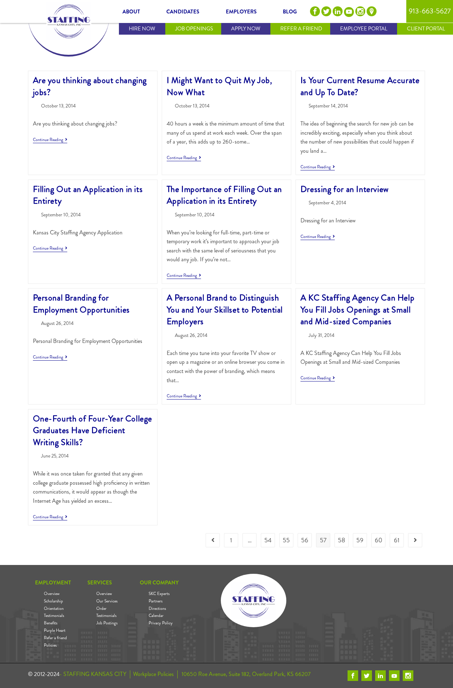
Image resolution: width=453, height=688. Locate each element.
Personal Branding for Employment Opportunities (81, 304)
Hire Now (142, 29)
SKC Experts (159, 593)
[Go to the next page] (415, 540)
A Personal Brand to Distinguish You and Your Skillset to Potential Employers (225, 309)
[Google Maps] (372, 11)
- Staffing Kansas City (92, 674)
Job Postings (106, 623)
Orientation (54, 608)
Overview (51, 593)
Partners (155, 601)
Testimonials (54, 615)
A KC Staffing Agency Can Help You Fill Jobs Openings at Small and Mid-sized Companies (357, 309)
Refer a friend (55, 638)
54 (268, 540)
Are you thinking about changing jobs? (90, 86)
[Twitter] (326, 11)
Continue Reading (50, 140)
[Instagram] (360, 11)
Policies (50, 645)
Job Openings (194, 29)
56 (304, 540)
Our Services (106, 601)
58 (341, 540)
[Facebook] (315, 11)
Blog (290, 12)
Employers (241, 12)
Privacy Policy (161, 623)
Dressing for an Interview (344, 189)
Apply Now (245, 29)
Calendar (156, 615)
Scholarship (53, 601)
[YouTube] (349, 12)
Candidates (182, 12)
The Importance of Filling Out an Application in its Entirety (224, 195)
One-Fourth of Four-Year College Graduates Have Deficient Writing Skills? (93, 430)
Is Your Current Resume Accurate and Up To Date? (360, 86)
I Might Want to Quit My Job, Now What (220, 86)
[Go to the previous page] (213, 540)
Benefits (50, 623)
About (131, 12)
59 (359, 540)
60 (378, 540)
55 (286, 540)
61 (397, 540)
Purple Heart (54, 630)
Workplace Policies (153, 674)
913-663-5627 (430, 11)
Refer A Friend (301, 29)
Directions (157, 608)
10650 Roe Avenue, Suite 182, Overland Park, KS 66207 (246, 674)
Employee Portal (363, 29)
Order (101, 608)
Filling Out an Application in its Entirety (88, 195)
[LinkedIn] (338, 11)
